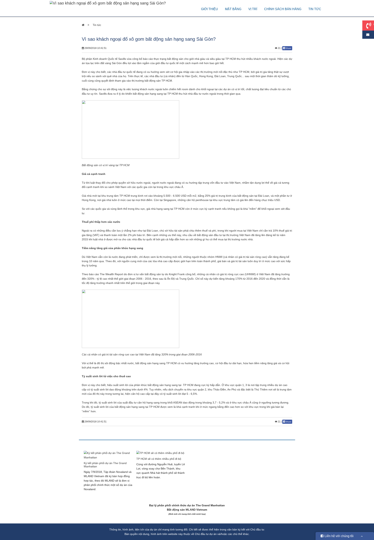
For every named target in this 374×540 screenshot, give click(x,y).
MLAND (191, 509)
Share (288, 48)
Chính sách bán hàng (282, 9)
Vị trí (252, 9)
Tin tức (314, 9)
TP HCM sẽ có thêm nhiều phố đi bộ (158, 458)
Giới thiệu (209, 9)
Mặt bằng (233, 9)
